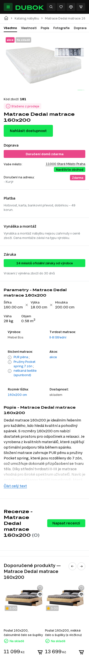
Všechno (10, 28)
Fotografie (61, 28)
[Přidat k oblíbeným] (40, 588)
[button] (72, 566)
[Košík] (80, 7)
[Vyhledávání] (51, 7)
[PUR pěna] (10, 357)
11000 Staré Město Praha (65, 164)
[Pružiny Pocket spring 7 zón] (10, 364)
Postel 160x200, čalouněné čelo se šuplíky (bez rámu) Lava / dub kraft (23, 633)
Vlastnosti (29, 28)
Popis (45, 28)
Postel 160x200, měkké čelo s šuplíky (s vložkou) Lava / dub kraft (63, 633)
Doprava (80, 28)
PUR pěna (21, 357)
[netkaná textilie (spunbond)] (10, 373)
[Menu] (8, 7)
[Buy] (40, 652)
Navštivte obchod (69, 169)
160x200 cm (17, 394)
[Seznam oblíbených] (61, 7)
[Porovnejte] (71, 7)
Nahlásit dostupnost (28, 131)
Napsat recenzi (66, 523)
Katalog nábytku (27, 18)
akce (53, 357)
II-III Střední (57, 337)
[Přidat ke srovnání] (40, 594)
